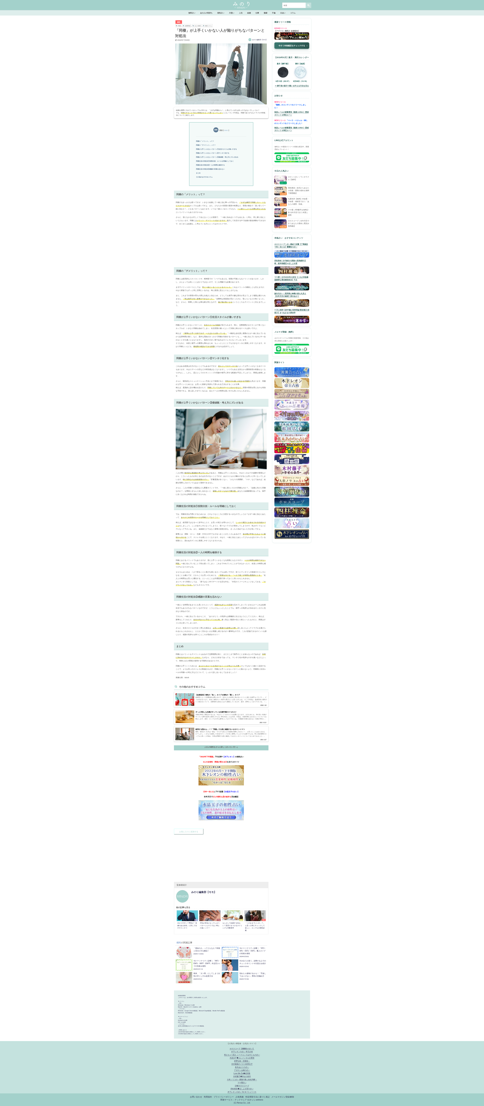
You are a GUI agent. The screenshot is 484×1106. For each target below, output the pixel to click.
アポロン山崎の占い (242, 1070)
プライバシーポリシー (224, 1096)
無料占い (191, 12)
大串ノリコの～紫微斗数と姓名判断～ (242, 1079)
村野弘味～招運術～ (242, 1060)
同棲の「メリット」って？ (205, 141)
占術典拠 (240, 1096)
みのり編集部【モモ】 (259, 39)
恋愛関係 (187, 26)
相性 (178, 22)
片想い (231, 12)
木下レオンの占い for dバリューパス (242, 1091)
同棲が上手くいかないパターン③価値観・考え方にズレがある (217, 157)
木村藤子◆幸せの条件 (242, 1076)
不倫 (274, 12)
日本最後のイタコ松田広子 (242, 1064)
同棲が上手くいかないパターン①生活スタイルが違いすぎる (216, 149)
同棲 (179, 26)
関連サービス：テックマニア (233, 1099)
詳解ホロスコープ (242, 1085)
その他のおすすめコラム (204, 177)
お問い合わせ (196, 1096)
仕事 (257, 12)
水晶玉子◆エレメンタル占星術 (242, 1057)
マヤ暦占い (242, 1082)
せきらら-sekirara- (255, 1099)
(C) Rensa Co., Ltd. (242, 1102)
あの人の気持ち (206, 12)
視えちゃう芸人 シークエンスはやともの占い (242, 1054)
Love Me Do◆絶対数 (242, 1073)
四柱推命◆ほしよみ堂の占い (242, 1088)
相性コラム (208, 26)
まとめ (198, 173)
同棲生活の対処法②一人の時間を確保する (210, 165)
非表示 (226, 130)
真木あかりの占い (242, 1067)
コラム (293, 12)
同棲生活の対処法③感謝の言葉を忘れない (210, 169)
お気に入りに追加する (188, 831)
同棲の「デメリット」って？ (206, 145)
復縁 (265, 12)
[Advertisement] (221, 244)
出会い (283, 12)
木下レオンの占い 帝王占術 (242, 1051)
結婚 (249, 12)
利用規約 (208, 1096)
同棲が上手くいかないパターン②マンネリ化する (212, 153)
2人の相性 (198, 26)
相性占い (220, 12)
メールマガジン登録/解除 (282, 1096)
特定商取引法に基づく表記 (257, 1096)
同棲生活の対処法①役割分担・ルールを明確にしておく (215, 161)
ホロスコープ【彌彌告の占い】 (242, 1048)
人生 (241, 12)
